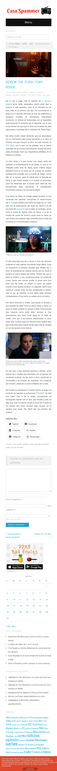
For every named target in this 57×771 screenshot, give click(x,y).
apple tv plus (27, 720)
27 (34, 612)
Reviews (16, 95)
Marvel (37, 732)
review (31, 444)
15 (47, 599)
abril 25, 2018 (22, 92)
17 (14, 605)
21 (40, 605)
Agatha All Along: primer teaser (36, 692)
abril (31, 43)
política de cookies (16, 764)
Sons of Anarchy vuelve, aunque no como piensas (29, 663)
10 (14, 599)
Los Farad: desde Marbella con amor (29, 696)
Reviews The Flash (27, 95)
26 (27, 612)
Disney (44, 725)
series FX (22, 744)
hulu (12, 731)
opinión (25, 444)
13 (34, 599)
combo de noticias (18, 725)
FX (23, 728)
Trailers (36, 752)
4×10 (11, 202)
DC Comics (18, 444)
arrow (35, 721)
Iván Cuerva (10, 92)
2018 (24, 43)
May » (14, 626)
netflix (22, 735)
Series (38, 95)
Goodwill (40, 393)
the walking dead (17, 752)
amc (13, 720)
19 (27, 605)
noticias (33, 735)
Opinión (8, 95)
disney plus (12, 728)
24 (14, 612)
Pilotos (22, 740)
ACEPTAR (30, 769)
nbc (15, 736)
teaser (33, 748)
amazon (15, 717)
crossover (21, 209)
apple (18, 721)
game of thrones (32, 728)
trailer (27, 752)
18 (21, 605)
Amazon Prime (27, 717)
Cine (8, 724)
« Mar (8, 626)
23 (8, 612)
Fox (20, 728)
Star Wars (25, 748)
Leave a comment (36, 92)
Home (17, 43)
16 (8, 605)
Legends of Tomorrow (23, 732)
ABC (8, 717)
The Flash (46, 95)
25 (21, 612)
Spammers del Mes (13, 748)
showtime (32, 744)
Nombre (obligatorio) (14, 499)
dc (26, 724)
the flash (20, 447)
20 (34, 605)
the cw (13, 447)
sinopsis (40, 744)
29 (47, 612)
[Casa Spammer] (28, 10)
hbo (41, 728)
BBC (40, 720)
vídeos (46, 751)
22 (47, 605)
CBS (45, 721)
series (8, 447)
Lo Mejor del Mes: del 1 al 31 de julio (23, 644)
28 (40, 612)
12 (27, 599)
